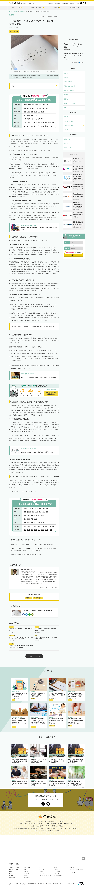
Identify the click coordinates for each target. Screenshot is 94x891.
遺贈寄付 (37, 627)
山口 (32, 122)
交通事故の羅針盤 (58, 875)
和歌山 (43, 119)
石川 (39, 111)
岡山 (28, 122)
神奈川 (29, 108)
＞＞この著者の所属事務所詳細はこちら (31, 583)
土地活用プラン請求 (74, 3)
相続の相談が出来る (51, 393)
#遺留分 (69, 725)
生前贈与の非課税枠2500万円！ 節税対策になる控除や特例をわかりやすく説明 (75, 695)
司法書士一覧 (67, 147)
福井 (42, 111)
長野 (32, 111)
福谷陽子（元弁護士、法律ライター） (75, 723)
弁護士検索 (50, 3)
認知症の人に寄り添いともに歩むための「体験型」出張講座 (78, 176)
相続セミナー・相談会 (69, 103)
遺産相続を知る (14, 31)
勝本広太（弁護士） (34, 696)
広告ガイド (17, 885)
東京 (25, 108)
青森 (29, 104)
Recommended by (75, 62)
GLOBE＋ (42, 869)
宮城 (40, 104)
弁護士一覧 (67, 139)
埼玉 (33, 108)
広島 (25, 122)
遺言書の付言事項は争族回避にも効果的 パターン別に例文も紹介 (57, 695)
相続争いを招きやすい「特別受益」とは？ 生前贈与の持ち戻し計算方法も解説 (21, 646)
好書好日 (41, 871)
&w (12, 869)
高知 (53, 122)
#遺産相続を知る (38, 598)
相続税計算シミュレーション (76, 7)
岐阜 (32, 115)
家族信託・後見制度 (69, 90)
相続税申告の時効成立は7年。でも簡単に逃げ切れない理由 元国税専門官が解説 (38, 720)
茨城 (40, 108)
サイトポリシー (23, 883)
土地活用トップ (68, 129)
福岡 (25, 126)
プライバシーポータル (70, 883)
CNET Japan (27, 867)
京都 (32, 119)
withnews (11, 875)
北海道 (25, 104)
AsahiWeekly (72, 872)
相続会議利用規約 (32, 883)
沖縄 (51, 126)
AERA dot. (26, 873)
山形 (44, 104)
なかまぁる (42, 873)
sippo (41, 867)
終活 (36, 635)
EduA (10, 871)
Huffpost (26, 871)
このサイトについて (14, 883)
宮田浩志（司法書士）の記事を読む (48, 587)
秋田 (36, 104)
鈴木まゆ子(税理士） (16, 698)
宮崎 (42, 126)
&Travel (16, 869)
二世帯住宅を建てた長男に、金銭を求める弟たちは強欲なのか (57, 720)
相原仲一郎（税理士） (72, 698)
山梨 (28, 111)
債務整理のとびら (28, 877)
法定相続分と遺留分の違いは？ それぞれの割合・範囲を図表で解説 (75, 720)
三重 (35, 115)
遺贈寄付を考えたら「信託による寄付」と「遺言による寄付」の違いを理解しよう (32, 544)
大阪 (25, 119)
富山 (35, 111)
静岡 (28, 115)
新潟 (25, 111)
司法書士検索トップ (69, 125)
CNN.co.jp (26, 869)
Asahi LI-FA (56, 873)
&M (10, 869)
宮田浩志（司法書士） (14, 27)
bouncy (26, 875)
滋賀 (39, 119)
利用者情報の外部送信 (58, 883)
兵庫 (28, 119)
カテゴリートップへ (34, 656)
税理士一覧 (67, 143)
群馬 (47, 108)
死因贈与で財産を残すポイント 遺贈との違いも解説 (21, 629)
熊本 (35, 126)
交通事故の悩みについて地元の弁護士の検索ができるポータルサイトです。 (78, 223)
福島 (47, 104)
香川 (42, 122)
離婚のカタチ (12, 877)
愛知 (25, 115)
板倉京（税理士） (52, 723)
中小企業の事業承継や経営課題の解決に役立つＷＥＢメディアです (78, 186)
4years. (56, 867)
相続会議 (56, 869)
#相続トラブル (52, 725)
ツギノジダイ (57, 871)
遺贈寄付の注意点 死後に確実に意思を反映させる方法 (25, 540)
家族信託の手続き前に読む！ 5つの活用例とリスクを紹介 (26, 554)
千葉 (36, 108)
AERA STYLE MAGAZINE (45, 875)
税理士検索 (57, 3)
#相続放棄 (33, 698)
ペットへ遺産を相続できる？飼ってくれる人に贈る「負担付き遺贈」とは (46, 638)
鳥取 (35, 122)
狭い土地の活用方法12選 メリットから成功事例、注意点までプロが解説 (19, 720)
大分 (39, 126)
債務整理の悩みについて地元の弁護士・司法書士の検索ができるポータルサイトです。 (78, 205)
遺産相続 (11, 15)
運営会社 (11, 885)
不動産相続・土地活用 (69, 86)
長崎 (32, 126)
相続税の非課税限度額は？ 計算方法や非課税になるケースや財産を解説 (19, 695)
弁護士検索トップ (68, 117)
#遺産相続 (28, 598)
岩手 (33, 104)
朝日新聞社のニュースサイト (78, 159)
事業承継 (66, 94)
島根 (39, 122)
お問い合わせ (24, 885)
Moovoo (11, 873)
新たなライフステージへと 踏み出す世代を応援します (78, 168)
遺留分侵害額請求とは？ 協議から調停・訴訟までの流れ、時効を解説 (36, 326)
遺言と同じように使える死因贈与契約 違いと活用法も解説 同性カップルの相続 (21, 638)
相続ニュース (12, 635)
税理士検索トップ (68, 121)
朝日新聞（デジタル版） (14, 867)
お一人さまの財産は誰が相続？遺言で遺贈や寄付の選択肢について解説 (46, 629)
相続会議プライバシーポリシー (45, 883)
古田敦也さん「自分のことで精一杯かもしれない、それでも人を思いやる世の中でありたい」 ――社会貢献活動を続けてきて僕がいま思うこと (33, 549)
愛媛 (49, 122)
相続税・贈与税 (68, 81)
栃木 (44, 108)
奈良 (35, 119)
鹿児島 (46, 126)
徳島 (46, 122)
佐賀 (28, 126)
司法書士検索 (65, 3)
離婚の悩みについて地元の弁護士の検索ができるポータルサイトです (78, 195)
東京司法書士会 (32, 581)
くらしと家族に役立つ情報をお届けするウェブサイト (78, 214)
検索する (73, 255)
